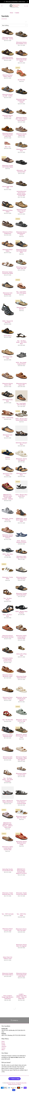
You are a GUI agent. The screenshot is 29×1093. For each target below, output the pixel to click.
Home (11, 12)
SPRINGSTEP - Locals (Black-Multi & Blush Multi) (21, 520)
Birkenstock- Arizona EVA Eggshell (21, 459)
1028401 (7, 457)
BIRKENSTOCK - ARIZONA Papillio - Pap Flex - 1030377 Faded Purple (7, 825)
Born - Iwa (7, 146)
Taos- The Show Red (7, 719)
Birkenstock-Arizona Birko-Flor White (21, 817)
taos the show (21, 79)
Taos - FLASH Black (8, 1061)
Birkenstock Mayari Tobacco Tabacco (8, 75)
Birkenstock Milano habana (8, 211)
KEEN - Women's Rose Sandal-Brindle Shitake (21, 419)
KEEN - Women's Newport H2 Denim (21, 541)
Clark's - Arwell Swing (7, 417)
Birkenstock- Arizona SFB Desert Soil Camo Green (21, 736)
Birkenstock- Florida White (7, 578)
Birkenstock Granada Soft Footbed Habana (7, 166)
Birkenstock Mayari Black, (21, 474)
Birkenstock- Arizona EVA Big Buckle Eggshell (21, 699)
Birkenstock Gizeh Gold (7, 357)
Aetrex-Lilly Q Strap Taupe (21, 654)
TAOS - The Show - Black (8, 615)
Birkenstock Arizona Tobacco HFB (7, 384)
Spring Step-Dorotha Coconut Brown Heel (7, 869)
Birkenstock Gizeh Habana (7, 474)
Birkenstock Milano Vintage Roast (8, 232)
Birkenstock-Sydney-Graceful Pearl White (7, 272)
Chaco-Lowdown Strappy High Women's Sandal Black (7, 997)
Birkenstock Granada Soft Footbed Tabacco (7, 974)
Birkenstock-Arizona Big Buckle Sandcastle (21, 1033)
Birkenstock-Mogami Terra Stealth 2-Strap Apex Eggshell (21, 758)
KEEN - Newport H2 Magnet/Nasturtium (7, 801)
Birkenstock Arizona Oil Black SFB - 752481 (21, 101)
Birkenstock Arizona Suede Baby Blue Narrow (7, 1040)
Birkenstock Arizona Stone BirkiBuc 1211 (21, 42)
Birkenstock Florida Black (8, 400)
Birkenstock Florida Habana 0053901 (21, 677)
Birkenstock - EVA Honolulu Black (21, 171)
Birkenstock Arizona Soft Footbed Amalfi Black (21, 251)
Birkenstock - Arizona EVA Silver (7, 519)
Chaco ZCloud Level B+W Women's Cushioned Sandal (21, 802)
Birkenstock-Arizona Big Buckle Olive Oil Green (7, 1076)
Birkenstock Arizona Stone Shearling (21, 578)
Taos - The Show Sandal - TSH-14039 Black (21, 342)
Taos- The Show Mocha (7, 599)
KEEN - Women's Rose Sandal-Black (21, 495)
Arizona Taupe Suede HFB (7, 187)
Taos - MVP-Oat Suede (7, 914)
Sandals (17, 12)
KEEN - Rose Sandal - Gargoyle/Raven (21, 363)
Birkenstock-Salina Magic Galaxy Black (21, 557)
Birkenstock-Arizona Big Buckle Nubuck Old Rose (7, 536)
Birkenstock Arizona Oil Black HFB (7, 116)
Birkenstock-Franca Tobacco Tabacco (7, 698)
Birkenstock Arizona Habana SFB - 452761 (7, 38)
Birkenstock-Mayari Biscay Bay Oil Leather (21, 1076)
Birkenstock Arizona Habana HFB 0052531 (7, 58)
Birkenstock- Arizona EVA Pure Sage (21, 720)
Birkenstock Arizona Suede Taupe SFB (21, 267)
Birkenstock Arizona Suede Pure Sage (7, 1018)
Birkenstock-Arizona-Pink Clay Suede (21, 929)
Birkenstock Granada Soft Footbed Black (21, 594)
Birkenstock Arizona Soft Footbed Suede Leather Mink (7, 135)
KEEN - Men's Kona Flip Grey (8, 554)
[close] (27, 1)
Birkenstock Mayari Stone (21, 150)
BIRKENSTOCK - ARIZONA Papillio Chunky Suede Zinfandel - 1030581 (7, 497)
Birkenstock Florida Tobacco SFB (21, 134)
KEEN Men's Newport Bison (21, 443)
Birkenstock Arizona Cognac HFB (21, 384)
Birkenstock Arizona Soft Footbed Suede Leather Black (21, 975)
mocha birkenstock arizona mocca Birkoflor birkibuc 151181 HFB (21, 193)
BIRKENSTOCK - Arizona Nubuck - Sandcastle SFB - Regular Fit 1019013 (21, 871)
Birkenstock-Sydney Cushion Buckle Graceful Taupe (21, 637)
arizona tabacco (8, 335)
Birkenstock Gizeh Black (7, 435)
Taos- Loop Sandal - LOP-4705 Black (21, 404)
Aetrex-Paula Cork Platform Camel (7, 957)
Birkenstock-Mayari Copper (21, 1018)
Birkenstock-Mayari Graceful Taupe (8, 929)
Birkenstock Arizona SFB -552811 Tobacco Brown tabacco (21, 119)
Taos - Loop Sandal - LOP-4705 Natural (21, 292)
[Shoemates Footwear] (14, 6)
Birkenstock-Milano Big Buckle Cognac (8, 675)
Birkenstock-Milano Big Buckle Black (8, 735)
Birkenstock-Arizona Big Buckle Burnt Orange (21, 843)
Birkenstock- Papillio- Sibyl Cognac (21, 1058)
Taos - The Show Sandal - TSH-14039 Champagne (7, 779)
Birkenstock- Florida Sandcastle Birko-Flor (7, 893)
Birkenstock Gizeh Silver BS (21, 308)
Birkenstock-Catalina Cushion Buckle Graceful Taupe (7, 848)
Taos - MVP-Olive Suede (21, 914)
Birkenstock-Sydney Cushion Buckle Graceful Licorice (7, 659)
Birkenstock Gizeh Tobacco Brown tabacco (21, 211)
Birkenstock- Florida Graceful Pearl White (21, 893)
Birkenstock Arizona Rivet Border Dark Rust (7, 636)
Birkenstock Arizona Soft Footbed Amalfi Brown (21, 60)
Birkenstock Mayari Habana (8, 250)
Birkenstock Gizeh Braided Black (7, 293)
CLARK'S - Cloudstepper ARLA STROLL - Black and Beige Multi (21, 996)
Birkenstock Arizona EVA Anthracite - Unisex (21, 233)
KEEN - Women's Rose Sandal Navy (7, 1091)
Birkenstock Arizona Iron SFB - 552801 (7, 95)
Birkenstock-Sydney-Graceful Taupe (21, 774)
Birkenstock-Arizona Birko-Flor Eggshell (21, 945)
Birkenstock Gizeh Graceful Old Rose (7, 757)
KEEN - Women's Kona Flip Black (21, 612)
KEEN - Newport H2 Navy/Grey (7, 321)
